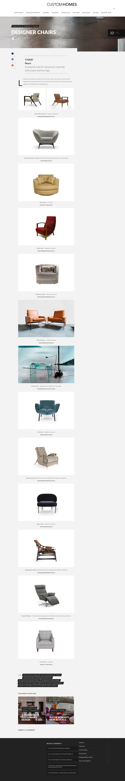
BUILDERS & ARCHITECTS (33, 12)
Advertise (81, 742)
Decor (62, 710)
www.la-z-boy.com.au (46, 205)
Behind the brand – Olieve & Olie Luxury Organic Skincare (63, 772)
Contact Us (82, 746)
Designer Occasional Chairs (29, 680)
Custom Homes (83, 750)
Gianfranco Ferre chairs (50, 680)
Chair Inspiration (47, 675)
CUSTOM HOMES (18, 12)
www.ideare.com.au (46, 160)
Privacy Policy (83, 753)
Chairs (58, 675)
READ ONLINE (86, 12)
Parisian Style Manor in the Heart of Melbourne (62, 754)
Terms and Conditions (85, 761)
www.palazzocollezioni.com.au (46, 116)
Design (35, 26)
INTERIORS (46, 12)
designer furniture (44, 677)
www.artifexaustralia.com (46, 343)
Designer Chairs (29, 677)
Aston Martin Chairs (30, 675)
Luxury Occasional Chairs (28, 685)
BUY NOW (96, 12)
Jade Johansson (23, 38)
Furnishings (17, 26)
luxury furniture (38, 683)
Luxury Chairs (24, 683)
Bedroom (27, 26)
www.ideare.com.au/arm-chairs (46, 389)
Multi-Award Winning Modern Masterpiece (60, 748)
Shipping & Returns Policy (86, 757)
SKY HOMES (76, 12)
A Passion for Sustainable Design (30, 717)
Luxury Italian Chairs (54, 683)
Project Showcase (29, 708)
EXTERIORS (55, 12)
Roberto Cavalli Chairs (48, 685)
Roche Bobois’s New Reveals (59, 718)
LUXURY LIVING (65, 12)
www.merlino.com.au (46, 434)
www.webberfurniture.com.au (46, 251)
